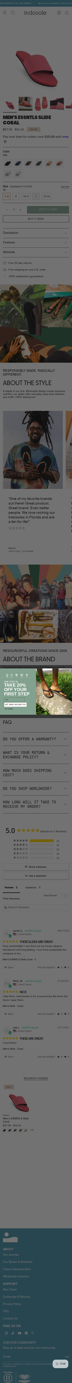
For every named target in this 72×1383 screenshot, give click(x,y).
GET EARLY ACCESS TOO (15, 704)
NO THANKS (9, 709)
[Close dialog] (70, 670)
